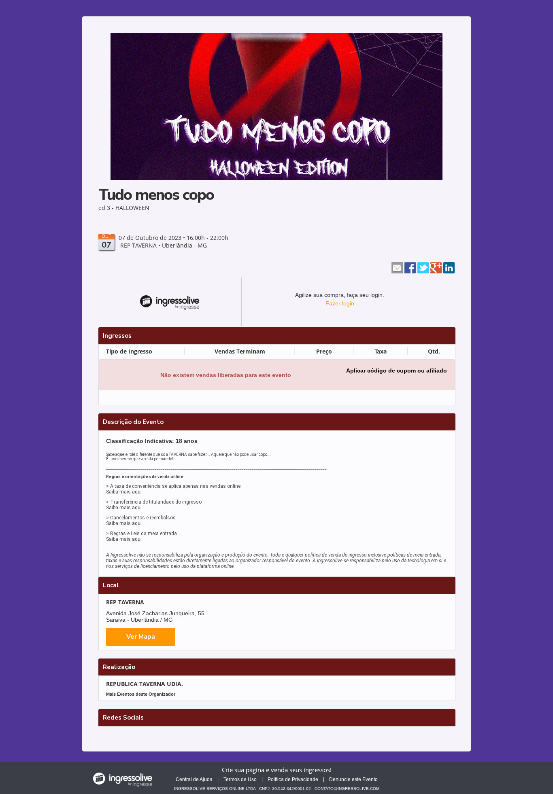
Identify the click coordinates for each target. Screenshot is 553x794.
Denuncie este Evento (353, 779)
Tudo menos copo (156, 194)
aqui (137, 492)
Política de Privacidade (293, 779)
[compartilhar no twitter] (423, 267)
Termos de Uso (240, 779)
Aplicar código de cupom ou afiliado (396, 370)
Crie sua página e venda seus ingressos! (277, 770)
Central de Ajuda (194, 779)
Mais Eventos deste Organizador (140, 694)
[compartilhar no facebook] (410, 267)
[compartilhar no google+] (436, 267)
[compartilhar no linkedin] (449, 267)
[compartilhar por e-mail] (397, 267)
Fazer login (339, 303)
